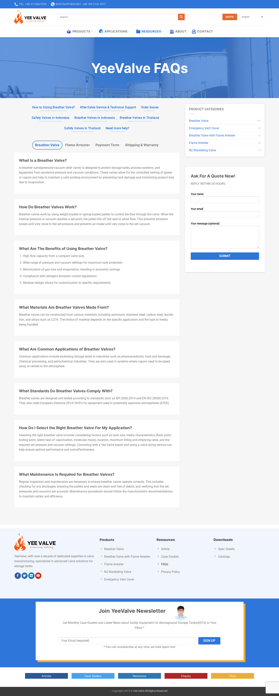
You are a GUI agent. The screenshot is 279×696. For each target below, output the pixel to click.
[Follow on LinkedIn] (31, 575)
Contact (205, 31)
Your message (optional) (205, 223)
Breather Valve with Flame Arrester (212, 135)
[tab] (47, 145)
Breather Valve (198, 121)
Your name (197, 194)
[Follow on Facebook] (18, 575)
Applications (116, 31)
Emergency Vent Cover (204, 128)
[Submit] (181, 17)
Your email (197, 209)
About (181, 31)
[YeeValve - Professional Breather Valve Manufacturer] (33, 16)
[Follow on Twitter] (24, 575)
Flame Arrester (198, 143)
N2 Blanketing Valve (202, 150)
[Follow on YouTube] (38, 575)
